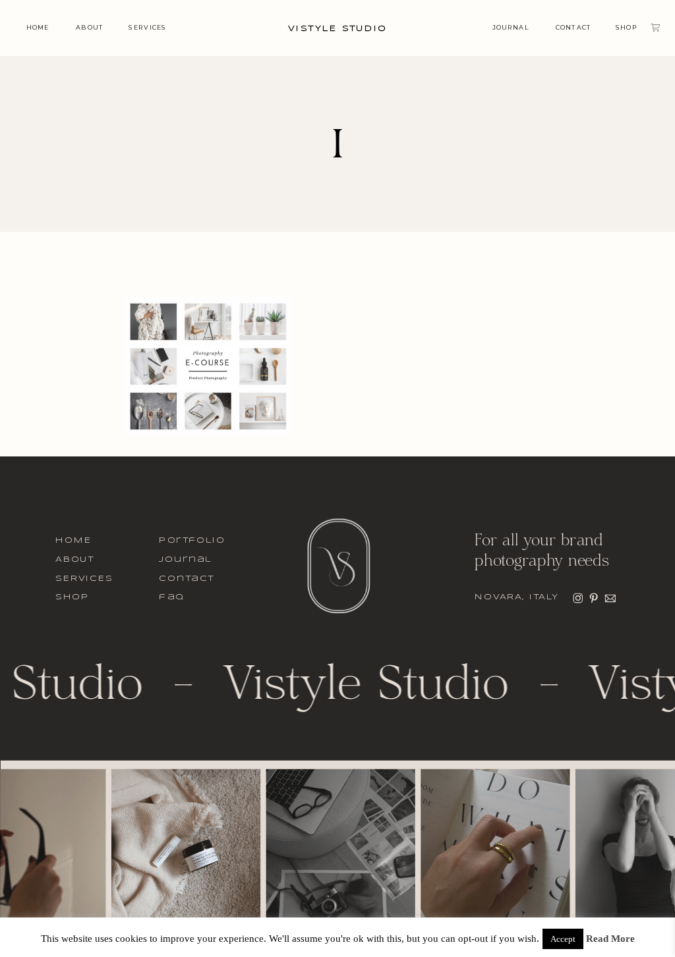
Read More (610, 939)
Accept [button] (562, 939)
